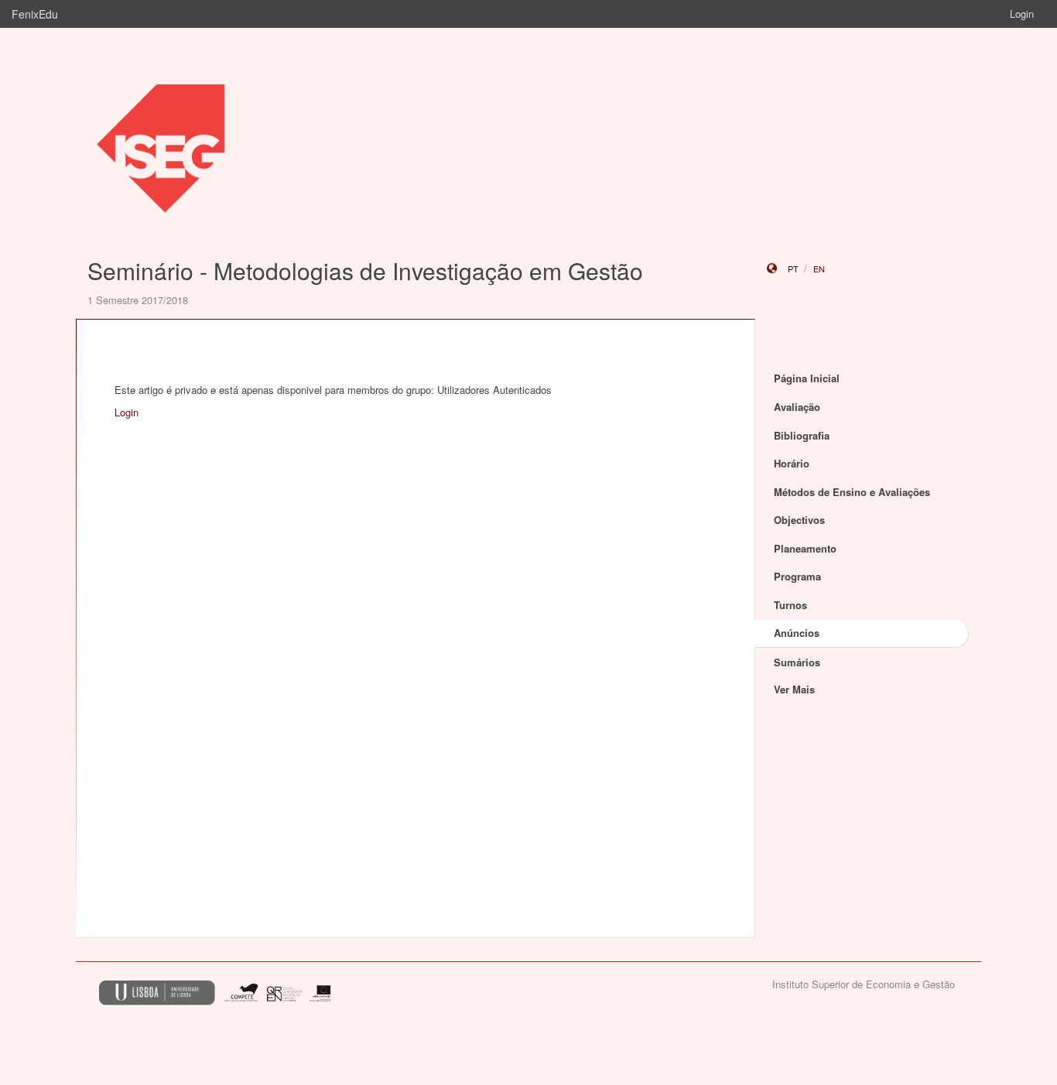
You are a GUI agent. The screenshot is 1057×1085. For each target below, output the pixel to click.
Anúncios (796, 632)
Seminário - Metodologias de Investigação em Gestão (365, 270)
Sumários (797, 662)
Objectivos (799, 519)
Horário (791, 463)
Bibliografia (802, 435)
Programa (797, 576)
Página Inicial (807, 378)
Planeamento (805, 548)
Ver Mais (794, 689)
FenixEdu (35, 14)
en (819, 268)
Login (1022, 13)
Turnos (790, 604)
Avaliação (797, 406)
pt (793, 268)
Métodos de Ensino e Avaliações (852, 491)
